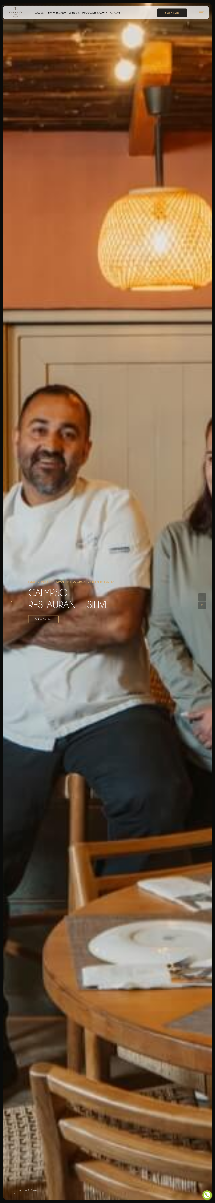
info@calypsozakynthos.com (94, 12)
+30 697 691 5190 (50, 12)
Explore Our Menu (43, 619)
